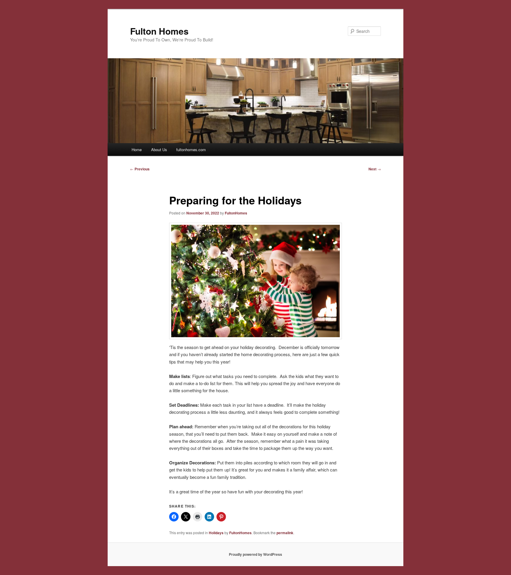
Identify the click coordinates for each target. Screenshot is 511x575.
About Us (159, 149)
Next (374, 169)
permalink (284, 532)
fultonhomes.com (191, 149)
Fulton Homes (159, 31)
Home (137, 149)
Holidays (216, 532)
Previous (140, 169)
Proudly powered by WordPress (255, 554)
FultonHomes (236, 213)
